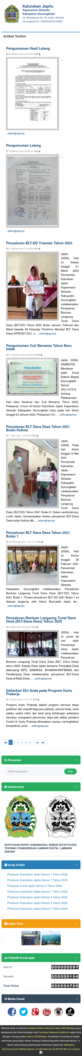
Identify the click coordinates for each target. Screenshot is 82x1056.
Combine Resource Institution (54, 1032)
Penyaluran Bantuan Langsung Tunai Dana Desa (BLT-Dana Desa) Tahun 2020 (41, 619)
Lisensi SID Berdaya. (36, 1036)
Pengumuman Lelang (23, 145)
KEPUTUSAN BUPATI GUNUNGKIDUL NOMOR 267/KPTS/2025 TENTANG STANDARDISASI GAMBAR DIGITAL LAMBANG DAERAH (40, 848)
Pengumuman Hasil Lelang (28, 48)
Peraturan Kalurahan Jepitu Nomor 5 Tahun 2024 (37, 903)
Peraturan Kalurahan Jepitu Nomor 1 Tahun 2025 (37, 891)
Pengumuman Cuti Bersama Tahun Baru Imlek (39, 347)
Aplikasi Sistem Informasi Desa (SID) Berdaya (51, 1028)
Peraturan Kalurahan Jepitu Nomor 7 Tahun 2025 (37, 880)
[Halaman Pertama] (6, 742)
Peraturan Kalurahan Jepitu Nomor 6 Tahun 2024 (37, 897)
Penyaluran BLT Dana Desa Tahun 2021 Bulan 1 (38, 534)
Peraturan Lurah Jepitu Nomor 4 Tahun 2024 (34, 886)
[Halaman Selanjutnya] (38, 742)
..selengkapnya (15, 133)
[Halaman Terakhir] (43, 742)
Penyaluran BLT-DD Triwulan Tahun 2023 (39, 242)
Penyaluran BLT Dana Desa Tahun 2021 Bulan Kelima (38, 428)
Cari (70, 771)
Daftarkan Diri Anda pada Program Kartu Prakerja (39, 692)
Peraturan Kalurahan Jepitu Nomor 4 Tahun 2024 (37, 908)
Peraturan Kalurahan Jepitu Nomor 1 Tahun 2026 (37, 874)
